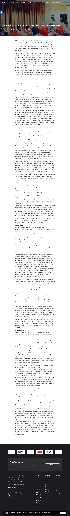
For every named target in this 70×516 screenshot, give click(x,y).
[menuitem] (12, 2)
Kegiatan (23, 2)
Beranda (12, 2)
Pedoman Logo (58, 487)
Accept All (62, 512)
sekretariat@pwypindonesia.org (16, 484)
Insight (40, 2)
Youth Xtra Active (56, 2)
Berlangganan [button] (52, 464)
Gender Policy (58, 480)
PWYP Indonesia (26, 29)
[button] (1, 12)
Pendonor (38, 497)
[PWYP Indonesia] (5, 2)
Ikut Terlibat (46, 2)
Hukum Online (22, 434)
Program (17, 2)
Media (35, 2)
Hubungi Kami (58, 493)
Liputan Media (15, 29)
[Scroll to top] (67, 511)
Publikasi (29, 2)
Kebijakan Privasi (55, 509)
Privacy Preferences (55, 512)
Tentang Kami (39, 480)
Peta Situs (60, 509)
